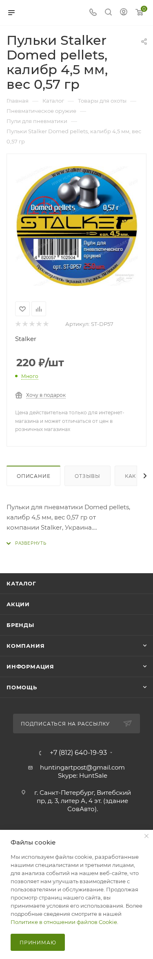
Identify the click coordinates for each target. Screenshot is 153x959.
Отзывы (87, 476)
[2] (24, 324)
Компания (25, 645)
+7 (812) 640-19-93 (78, 753)
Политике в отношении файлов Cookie (64, 922)
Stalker (25, 339)
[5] (45, 324)
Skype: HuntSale (82, 775)
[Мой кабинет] (123, 13)
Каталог (21, 583)
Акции (18, 604)
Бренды (20, 625)
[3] (31, 324)
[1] (17, 324)
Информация (30, 666)
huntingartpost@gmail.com (82, 767)
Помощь (22, 687)
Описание (33, 476)
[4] (38, 324)
